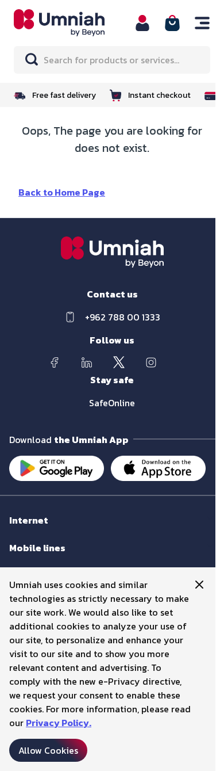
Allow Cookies (48, 750)
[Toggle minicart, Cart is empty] (172, 23)
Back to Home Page (61, 192)
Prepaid (23, 559)
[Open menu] (202, 23)
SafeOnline (112, 403)
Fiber (18, 531)
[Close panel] (199, 584)
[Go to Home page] (67, 22)
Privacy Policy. (58, 723)
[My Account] (142, 23)
